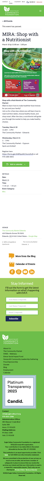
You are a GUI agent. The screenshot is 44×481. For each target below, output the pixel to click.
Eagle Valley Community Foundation (11, 10)
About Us (7, 348)
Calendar (17, 1)
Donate (6, 364)
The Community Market (12, 351)
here (6, 455)
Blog (23, 1)
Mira (3, 191)
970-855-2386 (8, 416)
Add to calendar (16, 164)
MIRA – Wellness (10, 354)
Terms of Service (31, 470)
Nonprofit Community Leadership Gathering (20, 359)
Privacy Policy (20, 470)
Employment (8, 370)
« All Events (7, 21)
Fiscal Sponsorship (10, 362)
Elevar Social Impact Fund (13, 356)
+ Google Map (32, 236)
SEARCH (32, 2)
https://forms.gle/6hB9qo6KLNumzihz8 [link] (17, 154)
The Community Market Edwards (14, 230)
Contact (5, 1)
